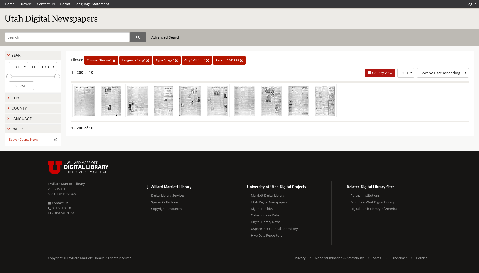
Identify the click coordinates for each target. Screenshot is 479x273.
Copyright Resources (166, 208)
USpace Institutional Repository (274, 228)
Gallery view (381, 72)
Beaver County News (23, 139)
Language (21, 118)
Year (16, 55)
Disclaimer (399, 258)
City (15, 97)
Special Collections (164, 202)
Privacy (300, 258)
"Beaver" (100, 60)
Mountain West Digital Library (373, 202)
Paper (17, 128)
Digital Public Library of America (374, 208)
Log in (472, 4)
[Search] (138, 37)
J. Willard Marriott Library (66, 183)
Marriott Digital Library (268, 195)
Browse (26, 4)
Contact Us (46, 4)
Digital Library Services (167, 195)
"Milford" (195, 60)
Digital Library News (265, 222)
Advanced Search (165, 37)
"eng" (134, 60)
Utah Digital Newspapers (269, 202)
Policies (421, 258)
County (19, 108)
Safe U (377, 258)
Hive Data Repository (266, 235)
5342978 (228, 60)
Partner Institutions (365, 195)
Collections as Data (265, 215)
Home (10, 4)
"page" (165, 60)
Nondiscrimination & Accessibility (339, 258)
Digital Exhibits (262, 208)
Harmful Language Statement (84, 4)
